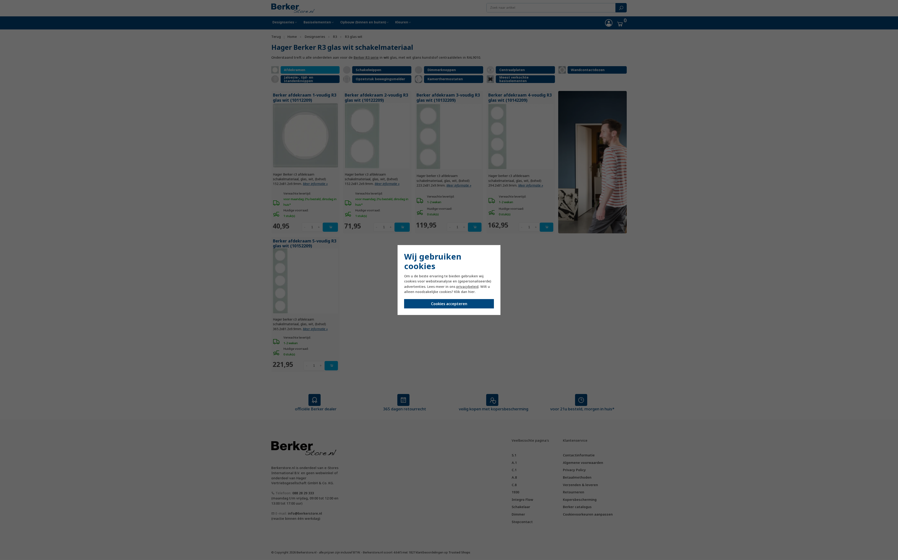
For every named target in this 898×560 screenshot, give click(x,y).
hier (471, 291)
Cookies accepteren (449, 303)
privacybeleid (467, 286)
